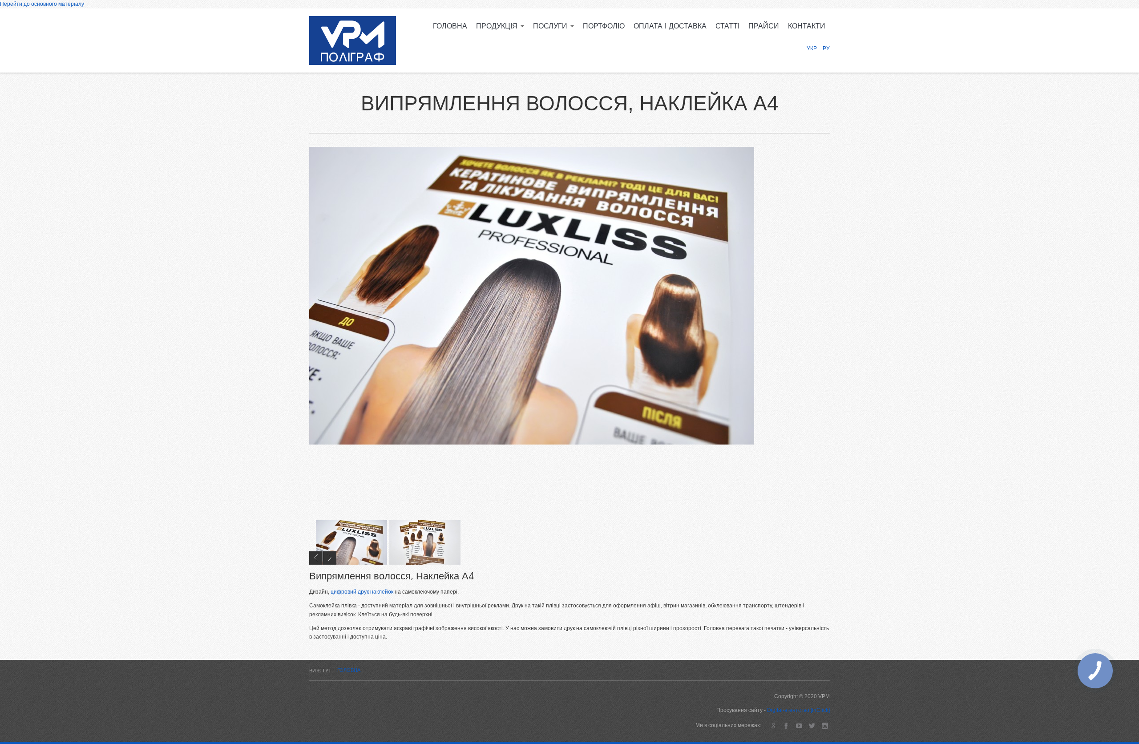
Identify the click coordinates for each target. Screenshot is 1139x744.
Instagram (825, 725)
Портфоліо (604, 26)
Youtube (799, 725)
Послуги (551, 26)
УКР (812, 48)
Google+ (773, 725)
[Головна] (352, 40)
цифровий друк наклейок (362, 592)
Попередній (316, 558)
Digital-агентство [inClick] (798, 710)
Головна (450, 26)
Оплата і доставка (670, 26)
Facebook (786, 725)
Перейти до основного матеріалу (42, 4)
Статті (727, 26)
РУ (826, 48)
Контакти (806, 26)
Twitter (812, 725)
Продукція (498, 26)
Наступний (329, 558)
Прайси (763, 26)
